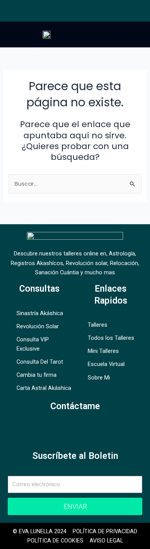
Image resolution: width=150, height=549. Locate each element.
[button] (125, 34)
